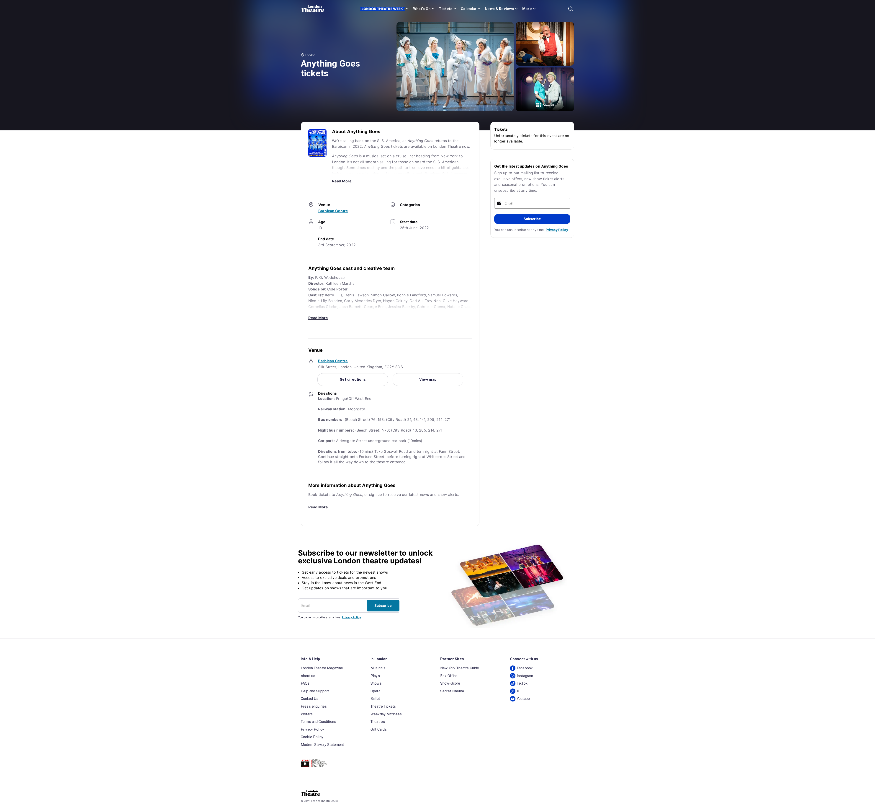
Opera (375, 691)
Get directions (353, 379)
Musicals (378, 668)
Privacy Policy (557, 230)
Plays (375, 676)
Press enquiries (314, 706)
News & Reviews (499, 9)
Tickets (445, 9)
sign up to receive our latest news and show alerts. (414, 494)
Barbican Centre (333, 211)
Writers (307, 714)
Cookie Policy (312, 737)
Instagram (525, 676)
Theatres (378, 721)
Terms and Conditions (318, 721)
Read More (342, 181)
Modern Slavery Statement (322, 745)
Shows (376, 683)
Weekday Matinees (386, 714)
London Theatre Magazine (322, 668)
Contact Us (310, 698)
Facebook (525, 668)
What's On (421, 9)
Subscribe (532, 219)
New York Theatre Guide (459, 668)
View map (428, 379)
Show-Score (450, 683)
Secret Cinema (452, 691)
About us (308, 676)
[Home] (312, 8)
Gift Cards (379, 729)
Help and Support (315, 691)
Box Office (449, 676)
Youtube (523, 698)
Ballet (375, 698)
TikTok (522, 683)
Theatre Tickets (383, 706)
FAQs (305, 683)
